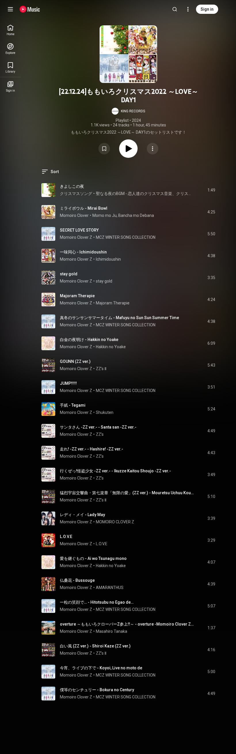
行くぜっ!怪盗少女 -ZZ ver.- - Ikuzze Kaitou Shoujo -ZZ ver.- (115, 471)
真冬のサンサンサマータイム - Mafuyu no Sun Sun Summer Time (119, 317)
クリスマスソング (76, 193)
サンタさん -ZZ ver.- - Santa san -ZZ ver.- (98, 427)
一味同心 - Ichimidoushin (83, 252)
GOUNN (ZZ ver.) (75, 361)
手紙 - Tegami (72, 405)
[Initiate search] (174, 9)
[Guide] (10, 9)
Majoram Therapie (77, 295)
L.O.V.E (66, 536)
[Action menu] (152, 148)
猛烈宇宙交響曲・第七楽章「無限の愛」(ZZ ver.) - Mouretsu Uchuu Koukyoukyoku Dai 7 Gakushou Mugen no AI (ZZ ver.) (127, 492)
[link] (10, 30)
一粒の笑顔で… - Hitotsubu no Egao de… (97, 602)
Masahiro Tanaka (111, 631)
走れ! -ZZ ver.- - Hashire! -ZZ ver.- (91, 449)
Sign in (207, 9)
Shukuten (104, 412)
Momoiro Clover (74, 215)
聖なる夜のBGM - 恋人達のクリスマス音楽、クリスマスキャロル (145, 193)
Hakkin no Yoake (111, 346)
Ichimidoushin (108, 259)
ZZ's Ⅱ (101, 368)
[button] (128, 111)
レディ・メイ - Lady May (82, 514)
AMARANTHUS (109, 587)
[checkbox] (211, 190)
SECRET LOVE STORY (79, 230)
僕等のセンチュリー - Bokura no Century (97, 689)
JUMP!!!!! (68, 383)
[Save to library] (104, 148)
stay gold (68, 274)
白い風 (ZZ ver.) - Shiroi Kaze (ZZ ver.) (95, 646)
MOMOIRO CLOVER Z (115, 522)
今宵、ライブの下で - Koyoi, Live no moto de (101, 668)
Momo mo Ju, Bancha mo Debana (123, 215)
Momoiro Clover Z (76, 237)
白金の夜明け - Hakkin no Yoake (89, 339)
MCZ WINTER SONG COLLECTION (125, 237)
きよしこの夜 (72, 186)
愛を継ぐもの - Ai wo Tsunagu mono (93, 558)
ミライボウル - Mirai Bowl (83, 208)
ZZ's (100, 434)
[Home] (30, 9)
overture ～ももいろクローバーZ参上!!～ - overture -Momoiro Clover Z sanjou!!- (127, 624)
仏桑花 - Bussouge (77, 580)
